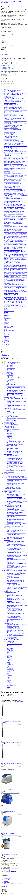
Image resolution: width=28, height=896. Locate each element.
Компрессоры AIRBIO (10, 132)
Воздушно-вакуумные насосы (12, 186)
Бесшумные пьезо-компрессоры (12, 144)
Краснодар (6, 322)
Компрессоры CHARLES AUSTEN (13, 202)
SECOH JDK (13, 98)
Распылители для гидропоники (18, 227)
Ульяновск (6, 336)
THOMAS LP (7, 125)
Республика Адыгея (9, 330)
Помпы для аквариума (13, 608)
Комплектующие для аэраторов (12, 153)
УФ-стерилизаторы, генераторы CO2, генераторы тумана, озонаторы (15, 276)
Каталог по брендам (9, 295)
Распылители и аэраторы (16, 257)
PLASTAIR (22, 302)
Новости (6, 343)
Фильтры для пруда (14, 293)
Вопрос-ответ (13, 1)
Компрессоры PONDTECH (11, 136)
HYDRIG (6, 301)
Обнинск (6, 312)
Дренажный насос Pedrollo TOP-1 (9, 854)
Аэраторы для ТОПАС (10, 157)
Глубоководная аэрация (10, 286)
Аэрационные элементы (10, 150)
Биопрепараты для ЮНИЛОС (12, 190)
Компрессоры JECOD (9, 114)
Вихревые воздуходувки (10, 184)
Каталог (6, 89)
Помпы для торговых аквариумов (13, 239)
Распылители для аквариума (17, 273)
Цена (11, 701)
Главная (6, 87)
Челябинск (6, 338)
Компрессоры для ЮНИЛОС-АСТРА (17, 501)
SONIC (13, 305)
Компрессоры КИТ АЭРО (11, 128)
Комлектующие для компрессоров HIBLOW (12, 95)
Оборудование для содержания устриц (14, 248)
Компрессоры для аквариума (11, 140)
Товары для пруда (8, 283)
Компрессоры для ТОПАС (11, 164)
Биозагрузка (7, 171)
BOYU (5, 141)
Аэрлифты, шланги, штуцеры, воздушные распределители (15, 157)
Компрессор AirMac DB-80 (8, 811)
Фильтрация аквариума (10, 252)
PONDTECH (7, 304)
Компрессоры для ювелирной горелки (14, 211)
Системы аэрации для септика (12, 262)
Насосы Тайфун (15, 218)
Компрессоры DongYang (10, 148)
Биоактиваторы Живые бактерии (12, 173)
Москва (6, 309)
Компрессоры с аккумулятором (15, 444)
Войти (2, 65)
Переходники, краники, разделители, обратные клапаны (13, 271)
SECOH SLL (13, 100)
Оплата (3, 1)
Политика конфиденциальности (12, 883)
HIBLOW (15, 141)
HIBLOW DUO (22, 93)
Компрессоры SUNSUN (10, 133)
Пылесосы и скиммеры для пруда (14, 289)
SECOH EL (7, 98)
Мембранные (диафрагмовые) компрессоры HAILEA (15, 393)
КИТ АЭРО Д (22, 200)
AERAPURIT (7, 297)
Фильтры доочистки (16, 180)
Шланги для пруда (12, 637)
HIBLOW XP (14, 93)
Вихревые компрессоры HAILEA (12, 104)
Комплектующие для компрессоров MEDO (15, 121)
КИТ (24, 306)
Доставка (6, 341)
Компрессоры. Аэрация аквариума (13, 250)
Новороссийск (7, 327)
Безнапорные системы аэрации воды (16, 530)
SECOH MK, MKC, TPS (13, 377)
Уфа (5, 337)
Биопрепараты (7, 172)
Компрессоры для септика (15, 209)
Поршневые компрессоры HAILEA (16, 395)
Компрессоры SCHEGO (10, 139)
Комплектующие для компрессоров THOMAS (13, 126)
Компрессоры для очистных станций (16, 517)
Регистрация (7, 65)
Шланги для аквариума (10, 282)
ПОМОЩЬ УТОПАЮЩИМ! (11, 294)
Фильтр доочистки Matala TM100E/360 (11, 763)
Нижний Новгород (9, 326)
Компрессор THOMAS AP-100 (9, 833)
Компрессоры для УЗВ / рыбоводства (17, 236)
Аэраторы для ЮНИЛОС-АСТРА (13, 189)
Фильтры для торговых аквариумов (16, 566)
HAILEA (10, 141)
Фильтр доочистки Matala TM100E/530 (11, 742)
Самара (6, 331)
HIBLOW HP (7, 93)
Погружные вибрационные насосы (15, 218)
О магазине (7, 878)
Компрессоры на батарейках (11, 146)
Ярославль (6, 340)
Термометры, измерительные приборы (17, 587)
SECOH (11, 143)
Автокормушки (8, 265)
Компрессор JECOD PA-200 (8, 789)
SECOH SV (20, 100)
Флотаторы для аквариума (17, 279)
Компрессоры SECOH (9, 97)
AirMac (10, 298)
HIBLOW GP (7, 94)
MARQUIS (7, 302)
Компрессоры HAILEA (10, 103)
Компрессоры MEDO (9, 119)
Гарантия (7, 1)
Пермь (5, 329)
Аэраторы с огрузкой (9, 151)
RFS (16, 304)
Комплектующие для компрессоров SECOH (15, 101)
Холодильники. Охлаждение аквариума (14, 251)
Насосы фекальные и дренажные (12, 222)
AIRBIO (6, 298)
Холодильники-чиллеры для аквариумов (14, 280)
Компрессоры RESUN (9, 137)
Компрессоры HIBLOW (10, 92)
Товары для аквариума (10, 263)
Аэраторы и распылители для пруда (13, 284)
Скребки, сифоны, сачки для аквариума (14, 275)
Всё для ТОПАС (8, 155)
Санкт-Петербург (8, 313)
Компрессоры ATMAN (10, 201)
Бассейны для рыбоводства (11, 232)
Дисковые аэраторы (20, 151)
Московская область (9, 311)
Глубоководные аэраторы (13, 549)
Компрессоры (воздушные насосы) (13, 198)
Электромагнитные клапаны (11, 182)
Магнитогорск (7, 325)
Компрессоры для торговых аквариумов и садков (14, 553)
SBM (19, 304)
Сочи (5, 333)
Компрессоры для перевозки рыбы (18, 233)
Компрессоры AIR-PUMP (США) (12, 212)
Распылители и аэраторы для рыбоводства (15, 240)
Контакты (6, 344)
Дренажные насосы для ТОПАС (17, 162)
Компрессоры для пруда (13, 627)
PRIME (13, 304)
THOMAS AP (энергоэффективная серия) (15, 123)
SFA (9, 305)
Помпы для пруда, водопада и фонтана (15, 288)
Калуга (5, 320)
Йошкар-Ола (7, 318)
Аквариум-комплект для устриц (17, 259)
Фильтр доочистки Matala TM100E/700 (11, 721)
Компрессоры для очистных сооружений (14, 178)
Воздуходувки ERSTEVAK (11, 200)
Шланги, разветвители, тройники (13, 229)
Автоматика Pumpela (9, 216)
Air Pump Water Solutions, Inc (18, 297)
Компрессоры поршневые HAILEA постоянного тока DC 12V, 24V (14, 107)
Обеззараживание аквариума (14, 578)
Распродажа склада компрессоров (13, 90)
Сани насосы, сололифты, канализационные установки (15, 220)
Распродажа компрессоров (11, 261)
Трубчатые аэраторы (12, 452)
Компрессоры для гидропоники (12, 226)
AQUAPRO (15, 298)
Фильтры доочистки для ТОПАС (13, 164)
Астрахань (6, 315)
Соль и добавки (11, 585)
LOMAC (20, 301)
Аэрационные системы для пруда (12, 183)
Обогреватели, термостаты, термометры (14, 237)
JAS (13, 301)
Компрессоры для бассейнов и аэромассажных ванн (14, 203)
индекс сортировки (18, 701)
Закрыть (3, 8)
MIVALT (16, 302)
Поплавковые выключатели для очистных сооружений (15, 483)
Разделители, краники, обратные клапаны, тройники (15, 582)
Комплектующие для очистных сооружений (15, 175)
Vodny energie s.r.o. (14, 306)
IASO (10, 301)
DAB (15, 300)
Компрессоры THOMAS (10, 122)
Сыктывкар (7, 334)
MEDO (12, 302)
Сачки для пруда (19, 290)
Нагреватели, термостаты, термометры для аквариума (14, 597)
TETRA (21, 143)
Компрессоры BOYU (9, 135)
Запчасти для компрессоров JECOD (13, 115)
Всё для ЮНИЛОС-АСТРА (11, 187)
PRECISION (21, 141)
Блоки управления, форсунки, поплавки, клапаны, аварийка (15, 161)
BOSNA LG (7, 300)
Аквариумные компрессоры (19, 265)
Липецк (6, 323)
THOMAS (6, 306)
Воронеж (6, 316)
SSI (16, 305)
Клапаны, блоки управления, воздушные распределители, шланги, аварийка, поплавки (14, 192)
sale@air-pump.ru (11, 871)
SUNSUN (16, 143)
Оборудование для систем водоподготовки (15, 247)
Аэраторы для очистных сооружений (13, 176)
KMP (16, 301)
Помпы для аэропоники (13, 542)
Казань (5, 319)
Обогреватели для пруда (13, 287)
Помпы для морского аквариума (18, 254)
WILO (21, 306)
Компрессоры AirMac (9, 116)
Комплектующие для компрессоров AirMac (15, 118)
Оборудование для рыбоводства (12, 230)
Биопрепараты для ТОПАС (11, 159)
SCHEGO (6, 143)
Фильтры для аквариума (13, 616)
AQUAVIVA (22, 298)
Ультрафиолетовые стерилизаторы (13, 291)
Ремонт (6, 308)
